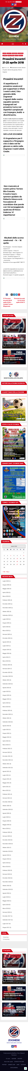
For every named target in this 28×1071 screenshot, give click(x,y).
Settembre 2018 (7, 889)
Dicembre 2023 (7, 672)
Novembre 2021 (7, 760)
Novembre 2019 (7, 843)
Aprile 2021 (6, 786)
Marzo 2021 (6, 790)
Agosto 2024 (6, 642)
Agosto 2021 (6, 771)
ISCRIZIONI (23, 1064)
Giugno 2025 (6, 623)
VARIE (18, 1064)
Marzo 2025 (6, 630)
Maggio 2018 (6, 900)
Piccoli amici (17, 319)
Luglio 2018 (6, 897)
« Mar (4, 571)
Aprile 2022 (6, 741)
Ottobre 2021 (6, 763)
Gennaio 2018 (6, 912)
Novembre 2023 (7, 676)
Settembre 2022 (7, 722)
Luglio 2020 (6, 817)
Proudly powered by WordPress (10, 1053)
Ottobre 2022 (6, 718)
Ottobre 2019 (6, 847)
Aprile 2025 (6, 626)
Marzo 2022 (6, 744)
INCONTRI (20, 1058)
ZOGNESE (14, 36)
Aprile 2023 (6, 702)
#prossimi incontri (16, 67)
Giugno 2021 (6, 779)
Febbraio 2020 (6, 832)
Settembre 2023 (7, 683)
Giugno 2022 (6, 733)
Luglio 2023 (6, 691)
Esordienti (14, 53)
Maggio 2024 (6, 653)
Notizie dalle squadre (8, 1061)
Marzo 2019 (6, 866)
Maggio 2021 (6, 782)
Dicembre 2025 (7, 604)
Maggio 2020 (6, 824)
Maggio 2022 (6, 737)
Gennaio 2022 (6, 752)
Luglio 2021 (6, 775)
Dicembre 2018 (7, 878)
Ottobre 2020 (6, 805)
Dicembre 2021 (7, 756)
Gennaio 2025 (6, 634)
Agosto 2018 (6, 893)
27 (17, 564)
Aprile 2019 (6, 862)
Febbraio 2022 (6, 748)
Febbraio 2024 (6, 664)
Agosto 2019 (6, 855)
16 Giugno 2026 (9, 981)
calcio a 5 (9, 53)
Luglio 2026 (6, 581)
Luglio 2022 (6, 729)
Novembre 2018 (7, 881)
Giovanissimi (20, 53)
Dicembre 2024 (7, 638)
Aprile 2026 (6, 592)
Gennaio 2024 (6, 668)
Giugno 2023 (6, 695)
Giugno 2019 (6, 859)
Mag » (7, 571)
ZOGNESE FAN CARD (19, 1061)
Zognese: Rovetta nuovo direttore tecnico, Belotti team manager (14, 1012)
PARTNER (4, 1064)
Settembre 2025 (7, 615)
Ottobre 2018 (6, 885)
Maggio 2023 (6, 699)
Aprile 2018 (6, 904)
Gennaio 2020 (6, 836)
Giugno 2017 (6, 927)
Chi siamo (8, 1058)
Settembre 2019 (7, 851)
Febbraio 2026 (6, 600)
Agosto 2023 (6, 687)
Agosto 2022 (6, 725)
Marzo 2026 (6, 596)
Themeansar (13, 1055)
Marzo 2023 (6, 706)
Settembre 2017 (7, 919)
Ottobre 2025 (6, 611)
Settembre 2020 (7, 809)
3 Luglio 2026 (8, 965)
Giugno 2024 (6, 649)
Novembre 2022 (7, 714)
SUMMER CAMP (11, 1064)
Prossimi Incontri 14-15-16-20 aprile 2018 (19, 300)
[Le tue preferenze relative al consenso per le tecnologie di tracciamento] (25, 1068)
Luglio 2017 (6, 923)
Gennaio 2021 (6, 798)
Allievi (4, 53)
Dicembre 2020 (7, 801)
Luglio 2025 (6, 619)
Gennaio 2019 (6, 874)
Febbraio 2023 (6, 710)
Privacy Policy (5, 937)
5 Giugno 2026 (8, 998)
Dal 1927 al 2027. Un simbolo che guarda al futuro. (13, 328)
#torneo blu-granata (13, 69)
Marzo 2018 (6, 908)
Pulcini (16, 55)
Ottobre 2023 (6, 680)
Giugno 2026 (6, 584)
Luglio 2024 (6, 645)
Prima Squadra (11, 55)
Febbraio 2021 (6, 794)
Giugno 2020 (6, 820)
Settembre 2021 (7, 767)
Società (21, 55)
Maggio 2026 (6, 588)
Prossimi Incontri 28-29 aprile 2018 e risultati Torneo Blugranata (8, 302)
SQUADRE (14, 1058)
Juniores (5, 55)
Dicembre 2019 (7, 840)
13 (17, 558)
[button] (22, 43)
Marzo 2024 (6, 661)
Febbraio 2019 (6, 870)
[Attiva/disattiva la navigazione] (13, 44)
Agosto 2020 (6, 813)
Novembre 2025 (7, 607)
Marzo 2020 (6, 828)
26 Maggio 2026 (9, 1014)
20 (17, 561)
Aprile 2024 (6, 657)
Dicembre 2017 (7, 916)
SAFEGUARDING (14, 1067)
